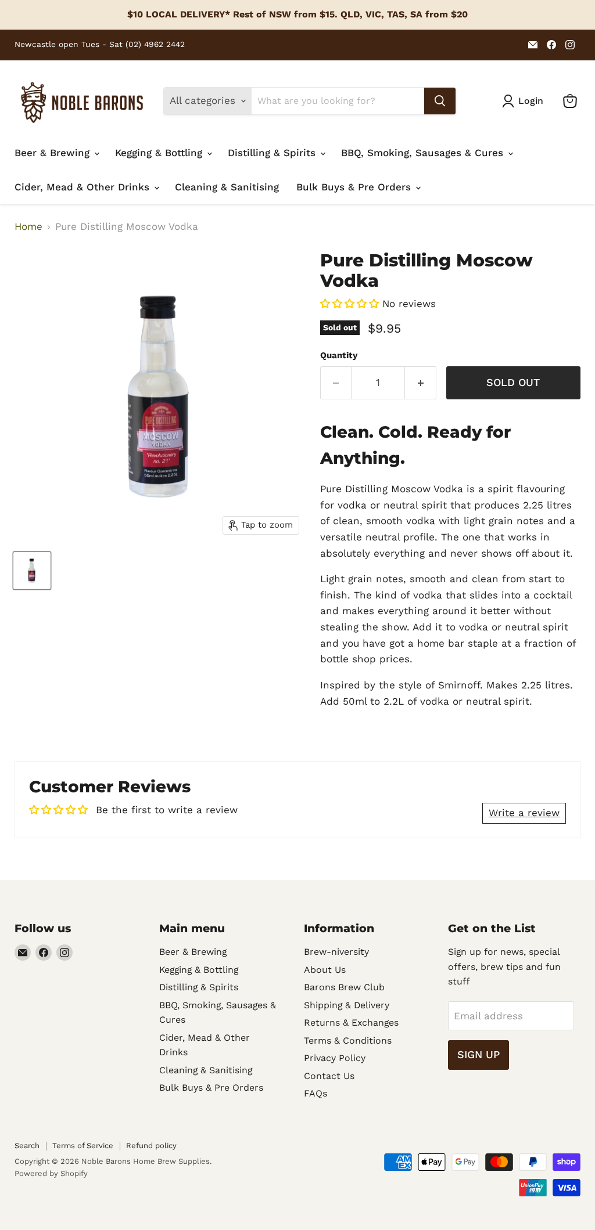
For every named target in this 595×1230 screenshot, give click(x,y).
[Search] (440, 101)
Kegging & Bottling (160, 152)
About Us (325, 969)
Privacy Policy (334, 1057)
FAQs (315, 1093)
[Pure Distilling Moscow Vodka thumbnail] (32, 570)
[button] (351, 303)
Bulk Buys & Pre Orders (355, 187)
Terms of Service (82, 1145)
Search (27, 1145)
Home (28, 226)
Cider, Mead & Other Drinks (84, 187)
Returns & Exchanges (351, 1022)
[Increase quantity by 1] (420, 382)
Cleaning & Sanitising (227, 187)
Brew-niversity (336, 951)
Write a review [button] (524, 812)
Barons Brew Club (344, 987)
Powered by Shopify (51, 1173)
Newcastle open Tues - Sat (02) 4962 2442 (100, 44)
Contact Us (329, 1075)
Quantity (338, 355)
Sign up (478, 1054)
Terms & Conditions (348, 1040)
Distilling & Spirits (273, 152)
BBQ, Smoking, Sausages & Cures (424, 152)
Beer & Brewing (54, 152)
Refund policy (151, 1145)
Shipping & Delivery (346, 1005)
